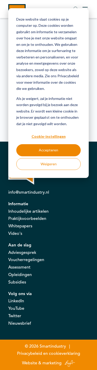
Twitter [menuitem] (14, 316)
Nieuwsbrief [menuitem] (19, 323)
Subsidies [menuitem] (17, 282)
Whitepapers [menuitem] (20, 226)
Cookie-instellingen (49, 136)
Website (29, 363)
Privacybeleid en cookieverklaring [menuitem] (48, 353)
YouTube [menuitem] (16, 308)
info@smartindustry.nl (28, 192)
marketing (52, 363)
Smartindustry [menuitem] (53, 346)
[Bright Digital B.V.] (69, 363)
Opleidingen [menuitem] (20, 274)
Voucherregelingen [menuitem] (26, 259)
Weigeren (49, 164)
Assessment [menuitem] (19, 267)
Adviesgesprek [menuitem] (22, 252)
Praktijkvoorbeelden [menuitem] (27, 218)
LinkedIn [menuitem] (16, 301)
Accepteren (48, 150)
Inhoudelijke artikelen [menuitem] (28, 211)
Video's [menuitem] (15, 233)
